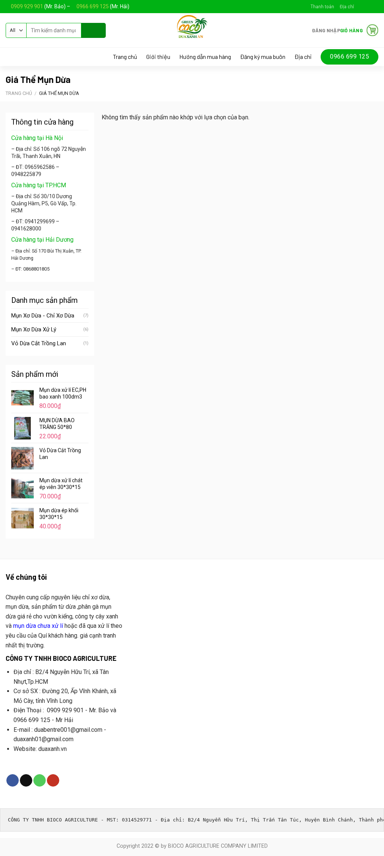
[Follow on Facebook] (360, 6)
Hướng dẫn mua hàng (205, 57)
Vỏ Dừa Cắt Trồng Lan (38, 343)
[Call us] (39, 780)
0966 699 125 (93, 6)
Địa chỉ (346, 6)
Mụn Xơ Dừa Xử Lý (33, 329)
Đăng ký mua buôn (262, 57)
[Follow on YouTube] (374, 6)
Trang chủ (125, 57)
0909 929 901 (27, 6)
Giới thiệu (158, 57)
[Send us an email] (367, 6)
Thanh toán (322, 6)
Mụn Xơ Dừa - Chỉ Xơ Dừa (42, 315)
